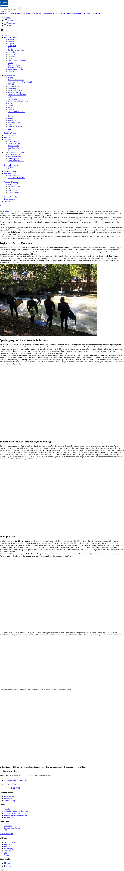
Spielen (10, 58)
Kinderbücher (9, 796)
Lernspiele (11, 56)
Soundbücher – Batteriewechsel (15, 815)
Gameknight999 (13, 159)
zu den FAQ (11, 784)
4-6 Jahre (11, 41)
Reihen (10, 78)
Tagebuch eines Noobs (16, 161)
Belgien (10, 107)
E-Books (7, 201)
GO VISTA (11, 84)
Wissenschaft (12, 190)
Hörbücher (12, 52)
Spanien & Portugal (15, 122)
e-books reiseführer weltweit (90, 13)
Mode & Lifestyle (10, 171)
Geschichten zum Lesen (16, 50)
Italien (10, 114)
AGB (5, 830)
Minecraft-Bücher (14, 154)
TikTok (8, 866)
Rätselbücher (9, 173)
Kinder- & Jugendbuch (12, 37)
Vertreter (7, 846)
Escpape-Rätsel (13, 176)
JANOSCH (30, 13)
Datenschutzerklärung (12, 828)
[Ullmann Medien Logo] (4, 6)
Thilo (36, 13)
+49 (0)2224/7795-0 (14, 788)
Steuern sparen (9, 199)
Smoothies (76, 13)
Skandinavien (12, 120)
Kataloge (7, 844)
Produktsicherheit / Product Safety (16, 813)
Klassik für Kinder (14, 65)
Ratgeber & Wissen (11, 182)
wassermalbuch (66, 13)
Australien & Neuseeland (17, 95)
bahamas (53, 13)
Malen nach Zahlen (15, 144)
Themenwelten (9, 842)
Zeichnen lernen (14, 193)
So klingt (24, 13)
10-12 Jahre (12, 46)
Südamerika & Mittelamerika (18, 101)
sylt (39, 13)
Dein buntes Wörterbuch (17, 61)
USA (9, 129)
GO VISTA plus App (14, 86)
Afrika (10, 97)
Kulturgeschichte (14, 186)
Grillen (10, 167)
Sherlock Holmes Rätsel (16, 178)
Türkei (10, 124)
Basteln (10, 48)
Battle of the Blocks (15, 156)
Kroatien (11, 118)
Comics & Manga (10, 133)
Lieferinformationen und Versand (16, 811)
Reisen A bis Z (13, 88)
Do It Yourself (13, 184)
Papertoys (11, 71)
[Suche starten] (20, 8)
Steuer (18, 13)
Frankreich (12, 110)
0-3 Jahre (11, 39)
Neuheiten (8, 35)
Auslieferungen (9, 848)
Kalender (7, 137)
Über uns (7, 851)
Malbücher (8, 139)
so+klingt (43, 13)
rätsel (14, 13)
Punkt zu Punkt (13, 146)
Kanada (10, 116)
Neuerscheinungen (11, 135)
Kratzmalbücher (13, 141)
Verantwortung (9, 817)
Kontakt (7, 809)
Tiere (9, 188)
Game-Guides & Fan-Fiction (14, 152)
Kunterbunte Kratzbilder (17, 69)
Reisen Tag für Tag (14, 93)
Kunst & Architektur (11, 197)
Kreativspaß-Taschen (15, 67)
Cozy (58, 13)
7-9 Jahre (11, 44)
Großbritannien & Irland (16, 112)
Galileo (10, 63)
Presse (6, 855)
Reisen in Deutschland (16, 80)
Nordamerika (12, 99)
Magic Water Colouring (16, 148)
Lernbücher (12, 54)
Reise (2, 13)
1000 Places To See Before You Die (20, 82)
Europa (10, 105)
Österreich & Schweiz (15, 127)
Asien (10, 103)
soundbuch (8, 13)
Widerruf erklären (6, 834)
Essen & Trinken (10, 165)
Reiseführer (8, 76)
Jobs (5, 853)
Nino (48, 13)
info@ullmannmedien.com (17, 780)
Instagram (10, 863)
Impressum (8, 826)
